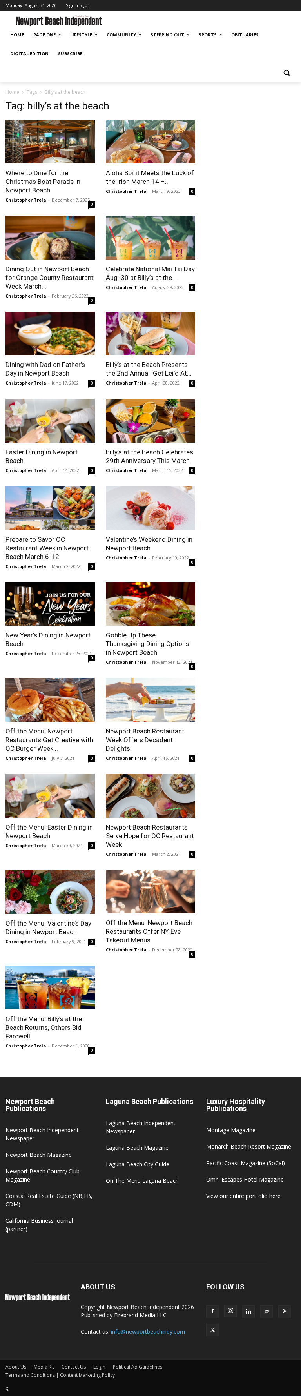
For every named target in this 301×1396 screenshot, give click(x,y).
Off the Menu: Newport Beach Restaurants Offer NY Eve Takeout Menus (149, 931)
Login (99, 1366)
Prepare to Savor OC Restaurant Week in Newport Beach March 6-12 (47, 548)
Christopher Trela (25, 200)
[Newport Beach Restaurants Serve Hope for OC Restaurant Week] (150, 796)
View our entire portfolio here (243, 1196)
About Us (15, 1366)
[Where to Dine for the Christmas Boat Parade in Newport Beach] (50, 142)
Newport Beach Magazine (38, 1154)
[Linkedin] (248, 1311)
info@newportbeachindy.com (148, 1331)
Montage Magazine (231, 1130)
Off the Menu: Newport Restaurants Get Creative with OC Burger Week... (49, 739)
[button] (286, 73)
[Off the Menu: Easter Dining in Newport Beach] (50, 796)
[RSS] (284, 1311)
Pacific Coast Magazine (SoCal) (245, 1163)
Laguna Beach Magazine (137, 1147)
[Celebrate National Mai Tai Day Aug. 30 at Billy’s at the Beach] (150, 238)
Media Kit (44, 1366)
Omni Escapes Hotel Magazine (245, 1179)
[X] (212, 1330)
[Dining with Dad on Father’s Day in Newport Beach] (50, 334)
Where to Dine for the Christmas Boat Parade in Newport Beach (42, 181)
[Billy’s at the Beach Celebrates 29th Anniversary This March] (150, 421)
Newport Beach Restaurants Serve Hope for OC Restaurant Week (150, 835)
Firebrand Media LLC (140, 1315)
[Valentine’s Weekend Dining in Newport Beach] (150, 508)
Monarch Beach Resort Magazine (248, 1146)
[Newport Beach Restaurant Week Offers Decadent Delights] (150, 700)
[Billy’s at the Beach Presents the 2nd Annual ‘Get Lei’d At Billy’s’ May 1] (150, 334)
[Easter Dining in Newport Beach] (50, 421)
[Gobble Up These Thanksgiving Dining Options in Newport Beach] (150, 604)
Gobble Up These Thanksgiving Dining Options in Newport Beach (147, 643)
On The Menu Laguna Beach (142, 1180)
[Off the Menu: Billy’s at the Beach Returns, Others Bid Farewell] (50, 987)
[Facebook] (212, 1311)
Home (12, 92)
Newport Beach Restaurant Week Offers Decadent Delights (145, 739)
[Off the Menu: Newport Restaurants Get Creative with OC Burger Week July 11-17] (50, 700)
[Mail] (266, 1311)
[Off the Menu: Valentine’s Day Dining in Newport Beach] (50, 892)
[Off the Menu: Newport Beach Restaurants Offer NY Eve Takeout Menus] (150, 892)
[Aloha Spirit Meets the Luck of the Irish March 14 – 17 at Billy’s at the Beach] (150, 142)
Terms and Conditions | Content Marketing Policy (60, 1375)
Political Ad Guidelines (137, 1366)
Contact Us (74, 1366)
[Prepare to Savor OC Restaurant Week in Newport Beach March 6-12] (50, 508)
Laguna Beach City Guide (137, 1164)
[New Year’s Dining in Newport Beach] (50, 604)
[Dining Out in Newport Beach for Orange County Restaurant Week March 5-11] (50, 238)
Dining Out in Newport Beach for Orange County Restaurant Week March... (49, 277)
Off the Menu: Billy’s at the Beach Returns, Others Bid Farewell (43, 1027)
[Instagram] (230, 1311)
